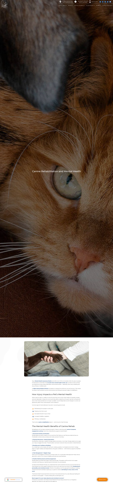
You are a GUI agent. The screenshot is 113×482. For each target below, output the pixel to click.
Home (60, 5)
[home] (6, 4)
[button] (64, 5)
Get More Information (107, 5)
